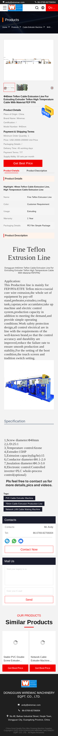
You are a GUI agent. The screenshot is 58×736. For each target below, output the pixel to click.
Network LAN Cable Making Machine (23, 509)
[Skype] (7, 541)
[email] (21, 541)
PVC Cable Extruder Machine (19, 498)
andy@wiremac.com (15, 2)
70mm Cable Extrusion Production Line (24, 504)
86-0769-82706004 (46, 2)
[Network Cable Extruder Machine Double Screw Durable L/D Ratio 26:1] (43, 642)
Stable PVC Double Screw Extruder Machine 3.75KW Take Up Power (14, 659)
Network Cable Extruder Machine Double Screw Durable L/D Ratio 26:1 (40, 659)
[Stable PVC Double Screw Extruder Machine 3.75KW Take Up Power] (15, 642)
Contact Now (29, 549)
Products (15, 27)
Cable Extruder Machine (32, 27)
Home (4, 27)
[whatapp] (14, 541)
